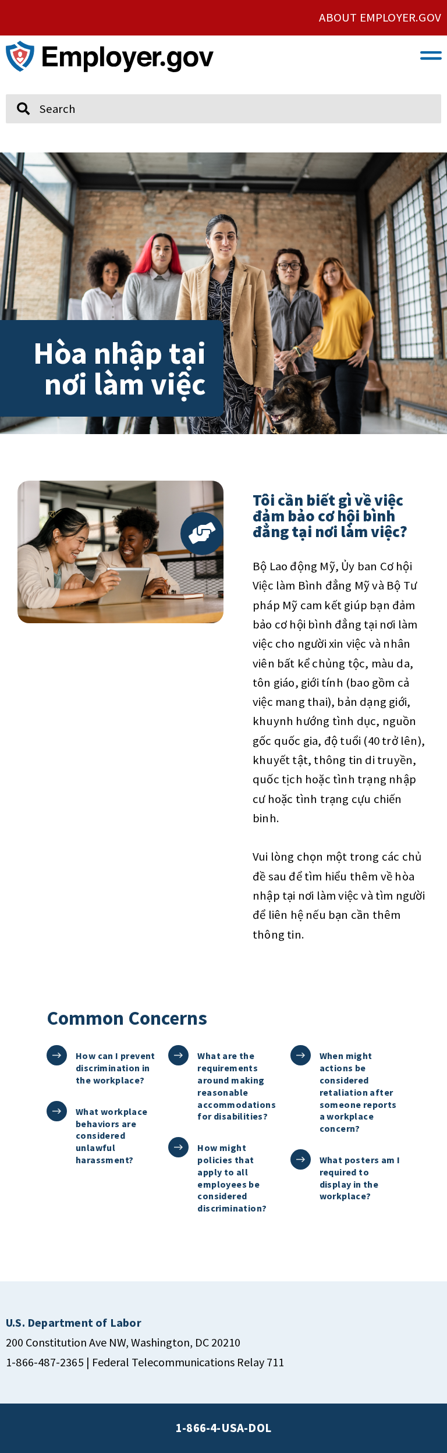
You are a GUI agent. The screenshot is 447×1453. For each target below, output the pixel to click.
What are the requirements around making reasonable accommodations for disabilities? (236, 1086)
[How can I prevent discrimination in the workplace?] (57, 1055)
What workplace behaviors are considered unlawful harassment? (112, 1136)
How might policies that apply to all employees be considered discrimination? (232, 1178)
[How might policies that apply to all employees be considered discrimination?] (178, 1147)
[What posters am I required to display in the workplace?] (300, 1159)
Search (16, 89)
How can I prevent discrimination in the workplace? (115, 1068)
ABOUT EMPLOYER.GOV (380, 17)
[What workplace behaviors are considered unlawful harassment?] (57, 1111)
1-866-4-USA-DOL (223, 1428)
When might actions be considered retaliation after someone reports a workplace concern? (358, 1092)
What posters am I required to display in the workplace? (360, 1178)
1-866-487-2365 (45, 1362)
